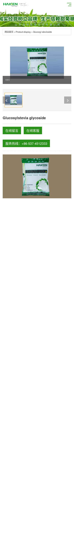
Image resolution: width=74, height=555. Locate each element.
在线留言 (11, 130)
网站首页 (9, 31)
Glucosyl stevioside (42, 31)
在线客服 (32, 130)
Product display (23, 31)
